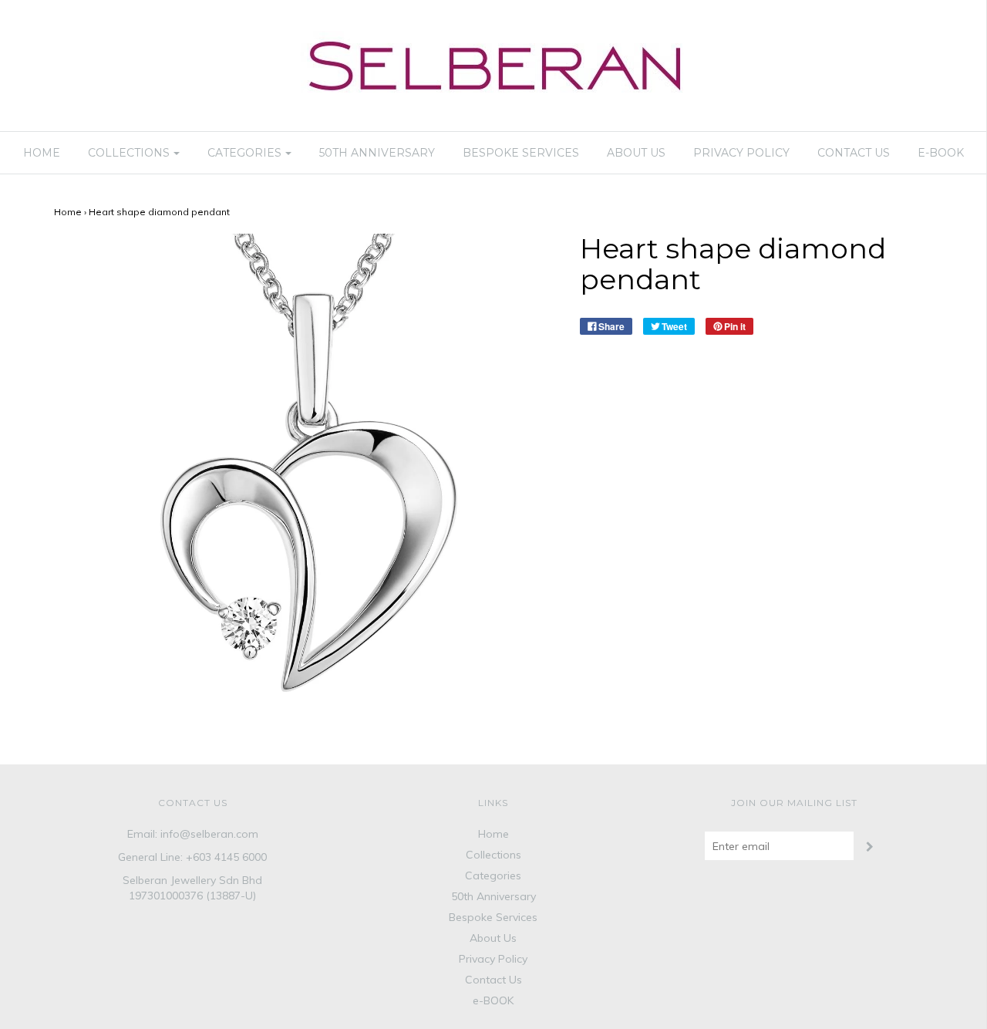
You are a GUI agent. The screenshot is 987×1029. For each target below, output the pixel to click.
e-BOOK (941, 153)
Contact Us (853, 153)
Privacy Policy (741, 153)
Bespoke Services (521, 153)
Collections (493, 855)
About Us (636, 153)
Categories (493, 875)
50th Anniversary (377, 153)
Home (41, 153)
